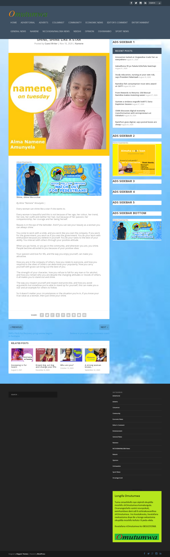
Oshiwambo (104, 31)
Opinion (89, 31)
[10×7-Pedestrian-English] (58, 194)
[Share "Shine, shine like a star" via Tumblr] (57, 315)
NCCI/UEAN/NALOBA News (56, 31)
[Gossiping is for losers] (22, 355)
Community (75, 22)
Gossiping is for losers (19, 366)
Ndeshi (77, 31)
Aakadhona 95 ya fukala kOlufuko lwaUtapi (135, 66)
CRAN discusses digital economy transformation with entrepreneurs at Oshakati (133, 113)
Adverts (43, 22)
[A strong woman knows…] (96, 355)
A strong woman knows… (93, 366)
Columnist (58, 22)
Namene (34, 31)
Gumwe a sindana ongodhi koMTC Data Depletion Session (133, 102)
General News (18, 31)
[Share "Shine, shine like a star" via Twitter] (47, 315)
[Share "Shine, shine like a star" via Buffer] (73, 315)
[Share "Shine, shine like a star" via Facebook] (41, 315)
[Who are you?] (71, 355)
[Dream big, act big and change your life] (47, 355)
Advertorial (28, 22)
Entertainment (140, 22)
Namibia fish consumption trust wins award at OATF (135, 84)
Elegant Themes (22, 554)
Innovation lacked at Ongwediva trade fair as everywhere (136, 58)
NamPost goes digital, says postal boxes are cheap (136, 123)
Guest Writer (51, 43)
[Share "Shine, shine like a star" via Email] (79, 315)
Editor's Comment (117, 22)
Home (13, 22)
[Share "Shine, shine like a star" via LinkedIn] (68, 315)
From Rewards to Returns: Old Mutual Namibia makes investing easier (132, 93)
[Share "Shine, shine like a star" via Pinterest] (63, 315)
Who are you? (67, 365)
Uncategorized (118, 478)
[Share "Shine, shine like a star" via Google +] (52, 315)
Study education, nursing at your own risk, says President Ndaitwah (135, 75)
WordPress (41, 554)
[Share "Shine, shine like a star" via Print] (84, 315)
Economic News (94, 22)
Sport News (122, 31)
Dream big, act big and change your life (46, 366)
